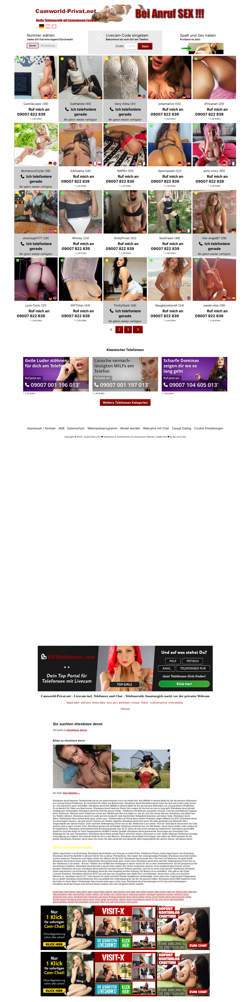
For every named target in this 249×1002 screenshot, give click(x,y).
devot (129, 897)
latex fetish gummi (145, 891)
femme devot (164, 897)
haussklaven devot (142, 899)
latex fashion (119, 891)
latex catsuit (93, 891)
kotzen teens (122, 894)
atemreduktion (177, 899)
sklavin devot (125, 899)
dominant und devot (98, 897)
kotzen (88, 894)
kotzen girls (109, 894)
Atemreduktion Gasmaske (87, 902)
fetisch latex (182, 891)
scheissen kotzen (137, 894)
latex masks (160, 891)
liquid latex (58, 891)
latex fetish (81, 891)
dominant (151, 894)
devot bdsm (112, 899)
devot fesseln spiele (181, 897)
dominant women (164, 894)
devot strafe (100, 899)
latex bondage (60, 894)
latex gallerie (106, 891)
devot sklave (138, 897)
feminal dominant (117, 897)
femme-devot (59, 899)
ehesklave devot (77, 730)
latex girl (192, 891)
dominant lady (81, 897)
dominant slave (181, 894)
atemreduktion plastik (63, 902)
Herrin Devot (151, 897)
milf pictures (120, 902)
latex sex (171, 891)
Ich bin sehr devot (160, 899)
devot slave (88, 899)
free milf (110, 902)
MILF (102, 902)
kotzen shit (98, 894)
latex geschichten (76, 894)
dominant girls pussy (63, 897)
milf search (132, 902)
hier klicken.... (71, 792)
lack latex (130, 891)
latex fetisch (70, 891)
